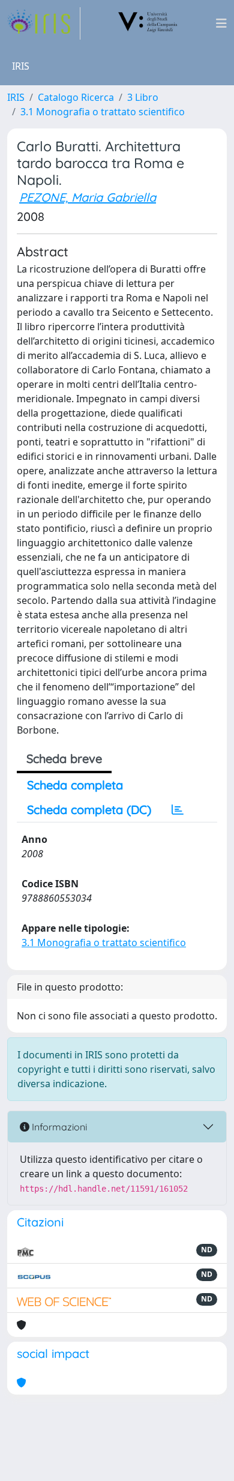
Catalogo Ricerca (76, 97)
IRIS (16, 97)
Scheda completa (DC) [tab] (89, 809)
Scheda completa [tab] (75, 784)
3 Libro (142, 97)
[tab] (177, 809)
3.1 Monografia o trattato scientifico (102, 111)
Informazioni (58, 1127)
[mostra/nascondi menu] (221, 23)
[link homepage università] (148, 23)
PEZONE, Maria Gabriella (87, 197)
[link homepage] (43, 23)
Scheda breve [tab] (64, 758)
